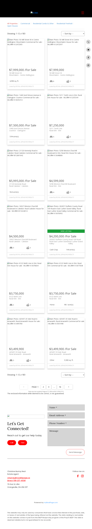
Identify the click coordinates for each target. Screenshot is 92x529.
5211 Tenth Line (55, 129)
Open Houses (12, 26)
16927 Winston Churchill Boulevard (22, 240)
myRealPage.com (51, 502)
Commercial (25, 23)
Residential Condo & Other (43, 23)
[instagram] (83, 476)
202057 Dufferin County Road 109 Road (66, 240)
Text (22, 443)
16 (60, 387)
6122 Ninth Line (15, 297)
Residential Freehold (64, 23)
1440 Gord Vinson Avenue (19, 129)
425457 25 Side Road (20, 353)
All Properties (12, 23)
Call (11, 443)
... (54, 387)
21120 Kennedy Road (18, 185)
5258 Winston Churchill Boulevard (62, 185)
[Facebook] (78, 476)
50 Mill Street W (21, 74)
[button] (88, 42)
